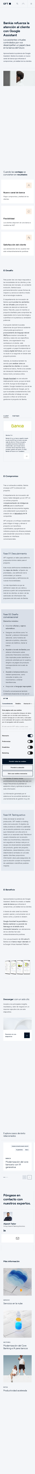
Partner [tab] (15, 416)
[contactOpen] (17, 1238)
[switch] (30, 741)
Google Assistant (9, 378)
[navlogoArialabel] (7, 3)
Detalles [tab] (18, 703)
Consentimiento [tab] (7, 703)
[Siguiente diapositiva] (30, 1177)
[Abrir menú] (31, 3)
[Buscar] (17, 3)
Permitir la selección (17, 767)
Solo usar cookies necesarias (17, 773)
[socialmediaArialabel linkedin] (4, 1231)
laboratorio (19, 513)
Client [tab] (6, 416)
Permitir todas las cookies (17, 761)
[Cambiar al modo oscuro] (23, 3)
